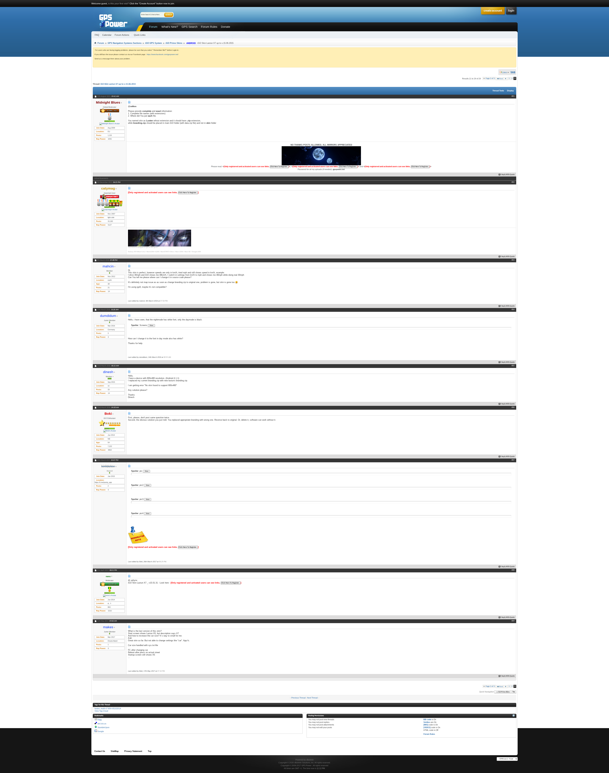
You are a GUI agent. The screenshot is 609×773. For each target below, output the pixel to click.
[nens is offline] (110, 595)
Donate (225, 26)
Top (513, 692)
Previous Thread (298, 698)
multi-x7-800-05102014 (111, 708)
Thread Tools (498, 91)
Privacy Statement (133, 751)
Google (101, 731)
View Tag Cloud (101, 711)
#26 (513, 407)
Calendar (106, 35)
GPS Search (189, 26)
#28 (513, 570)
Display (510, 91)
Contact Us (99, 751)
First (501, 79)
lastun (97, 708)
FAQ (97, 35)
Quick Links (139, 35)
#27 (513, 460)
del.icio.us (102, 724)
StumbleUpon (103, 727)
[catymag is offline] (110, 210)
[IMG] (425, 725)
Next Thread (312, 698)
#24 (513, 310)
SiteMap (115, 751)
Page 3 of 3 (490, 78)
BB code (427, 719)
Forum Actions (122, 35)
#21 (513, 96)
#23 (513, 260)
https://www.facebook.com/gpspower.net (162, 54)
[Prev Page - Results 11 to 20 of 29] (506, 78)
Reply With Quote (508, 175)
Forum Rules (209, 26)
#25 (513, 366)
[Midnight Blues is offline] (110, 124)
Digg (100, 720)
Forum (153, 26)
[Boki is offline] (110, 431)
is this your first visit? (118, 3)
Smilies (426, 722)
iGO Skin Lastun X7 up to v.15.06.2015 (118, 84)
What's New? (169, 26)
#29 (513, 621)
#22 (513, 182)
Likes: (506, 72)
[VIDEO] (427, 727)
